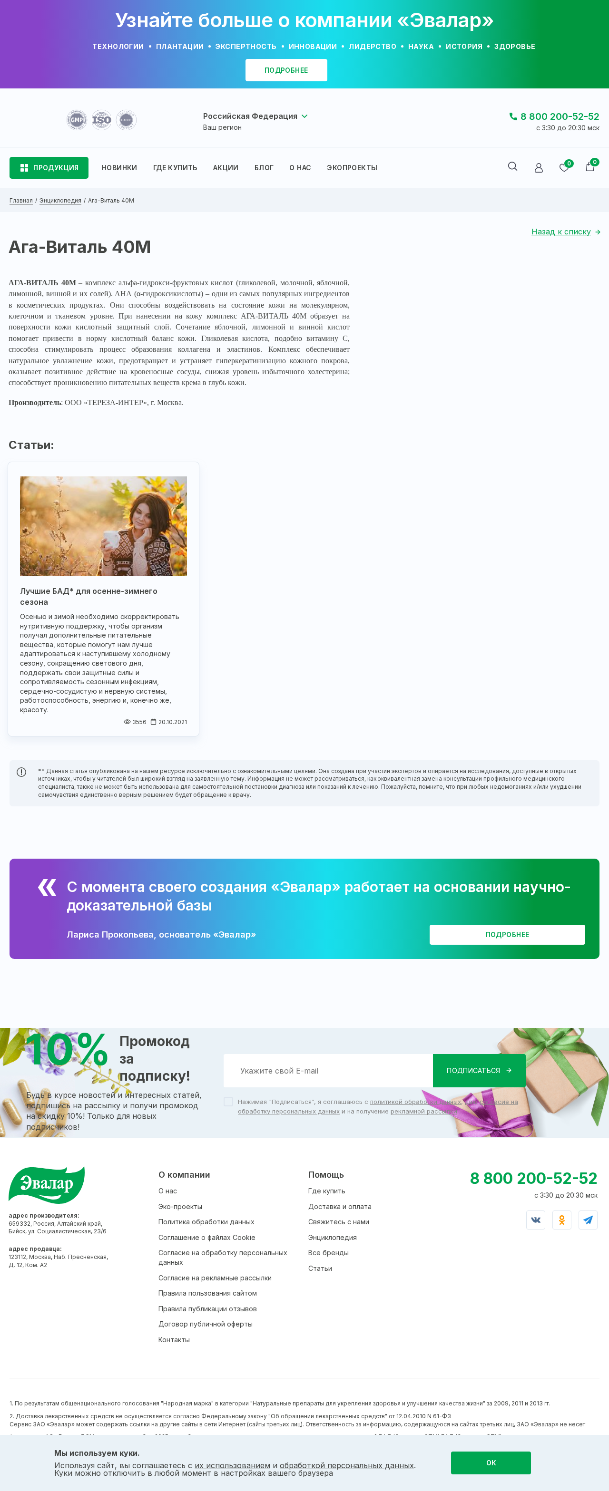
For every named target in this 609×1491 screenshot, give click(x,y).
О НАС (300, 168)
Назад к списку (561, 231)
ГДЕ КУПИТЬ (175, 168)
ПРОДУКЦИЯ (56, 168)
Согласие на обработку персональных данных (222, 1257)
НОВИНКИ (120, 168)
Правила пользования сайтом (207, 1293)
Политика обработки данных (206, 1222)
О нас (167, 1191)
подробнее (286, 70)
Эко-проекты (180, 1206)
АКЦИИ (226, 168)
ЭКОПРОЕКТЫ (352, 168)
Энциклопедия (332, 1237)
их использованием (232, 1465)
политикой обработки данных (415, 1101)
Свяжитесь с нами (338, 1222)
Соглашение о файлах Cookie (206, 1237)
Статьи (320, 1268)
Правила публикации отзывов (207, 1309)
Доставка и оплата (340, 1206)
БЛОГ (264, 168)
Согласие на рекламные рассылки (215, 1278)
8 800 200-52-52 (560, 116)
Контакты (174, 1340)
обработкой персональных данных (347, 1465)
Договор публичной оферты (205, 1324)
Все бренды (328, 1253)
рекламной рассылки (424, 1111)
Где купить (326, 1191)
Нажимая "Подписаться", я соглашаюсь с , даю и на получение (378, 1106)
